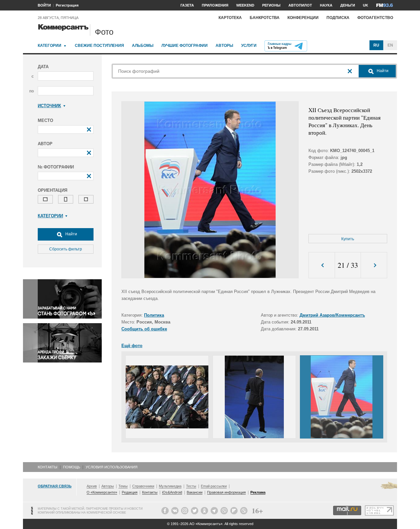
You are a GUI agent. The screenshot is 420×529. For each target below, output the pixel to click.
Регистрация (67, 5)
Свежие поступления (99, 45)
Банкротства (265, 17)
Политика (154, 315)
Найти (70, 234)
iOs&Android (172, 492)
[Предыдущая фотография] (322, 265)
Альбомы (143, 45)
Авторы (224, 45)
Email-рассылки (214, 486)
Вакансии (194, 492)
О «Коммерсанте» (102, 492)
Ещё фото (131, 345)
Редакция (129, 492)
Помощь (71, 467)
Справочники (143, 486)
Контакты (47, 467)
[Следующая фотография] (374, 265)
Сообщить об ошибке (144, 328)
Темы (123, 486)
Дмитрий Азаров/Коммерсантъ (332, 315)
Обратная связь (55, 486)
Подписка (337, 17)
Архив (92, 486)
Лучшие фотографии (184, 45)
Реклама (257, 492)
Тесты (191, 486)
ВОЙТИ (44, 5)
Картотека (230, 17)
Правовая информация (226, 492)
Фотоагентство (375, 17)
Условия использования (111, 467)
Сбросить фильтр (65, 249)
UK (365, 5)
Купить (347, 239)
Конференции (303, 17)
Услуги (249, 45)
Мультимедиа (170, 486)
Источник (49, 105)
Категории (49, 45)
